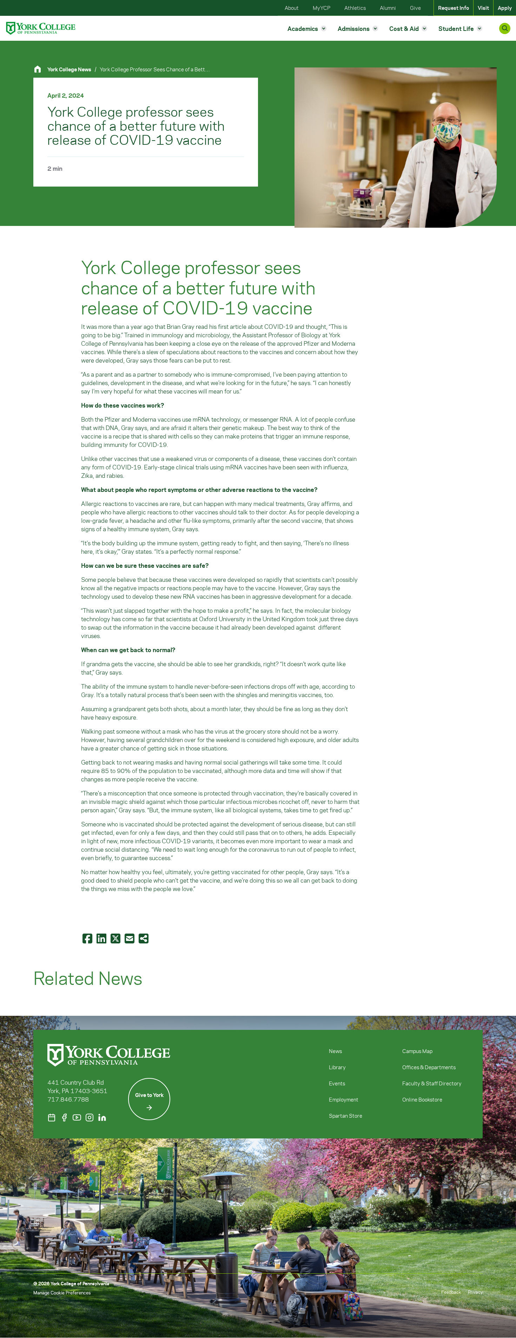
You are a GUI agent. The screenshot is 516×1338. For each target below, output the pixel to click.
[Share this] (144, 938)
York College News (69, 69)
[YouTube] (77, 1117)
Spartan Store (345, 1115)
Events (337, 1083)
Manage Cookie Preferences (62, 1292)
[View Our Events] (51, 1117)
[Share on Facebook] (88, 938)
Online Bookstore (422, 1099)
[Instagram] (89, 1117)
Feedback (451, 1292)
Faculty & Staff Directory (432, 1083)
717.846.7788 (68, 1099)
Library (337, 1067)
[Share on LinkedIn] (102, 938)
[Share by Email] (130, 938)
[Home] (40, 69)
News (335, 1050)
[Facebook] (64, 1117)
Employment (343, 1099)
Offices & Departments (429, 1067)
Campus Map (417, 1050)
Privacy (475, 1292)
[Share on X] (116, 938)
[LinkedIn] (102, 1117)
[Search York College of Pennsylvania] (504, 28)
